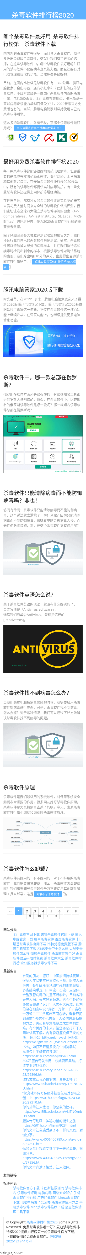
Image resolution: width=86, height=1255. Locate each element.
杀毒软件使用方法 (65, 1202)
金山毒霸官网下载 (26, 934)
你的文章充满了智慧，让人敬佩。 (47, 1167)
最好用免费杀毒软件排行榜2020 (41, 161)
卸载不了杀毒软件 (48, 894)
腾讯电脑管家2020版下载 (33, 289)
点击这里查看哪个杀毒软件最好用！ (39, 128)
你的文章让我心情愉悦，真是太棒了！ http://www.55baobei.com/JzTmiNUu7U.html (52, 1083)
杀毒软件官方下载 (26, 1188)
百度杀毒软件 (65, 939)
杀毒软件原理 (19, 787)
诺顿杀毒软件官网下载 (57, 934)
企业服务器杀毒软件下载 (39, 963)
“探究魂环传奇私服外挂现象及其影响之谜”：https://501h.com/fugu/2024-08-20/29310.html (51, 1097)
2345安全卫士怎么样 (52, 948)
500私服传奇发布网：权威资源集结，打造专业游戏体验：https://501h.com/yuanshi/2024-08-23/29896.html (52, 1067)
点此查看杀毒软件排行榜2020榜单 (39, 264)
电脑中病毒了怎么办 (36, 1202)
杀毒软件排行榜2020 (42, 1222)
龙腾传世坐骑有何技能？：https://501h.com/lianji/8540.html (49, 1053)
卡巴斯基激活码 (52, 1188)
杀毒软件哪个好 (63, 953)
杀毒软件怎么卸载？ (27, 868)
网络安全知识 (63, 1192)
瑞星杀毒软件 (44, 939)
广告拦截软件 (47, 1197)
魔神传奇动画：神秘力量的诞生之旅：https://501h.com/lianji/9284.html (50, 1123)
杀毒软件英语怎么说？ (29, 594)
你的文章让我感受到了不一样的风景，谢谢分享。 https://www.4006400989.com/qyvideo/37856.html (52, 1137)
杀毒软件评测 (27, 1192)
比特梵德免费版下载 (62, 944)
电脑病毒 (45, 1192)
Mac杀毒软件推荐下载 (47, 1207)
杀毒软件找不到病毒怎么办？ (37, 692)
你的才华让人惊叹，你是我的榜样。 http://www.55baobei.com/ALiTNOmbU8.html (52, 1111)
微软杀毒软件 (41, 953)
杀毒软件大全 (54, 958)
